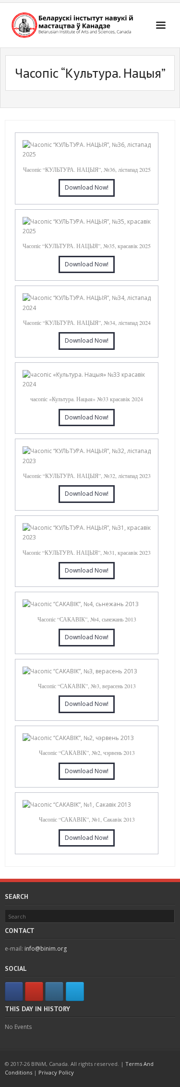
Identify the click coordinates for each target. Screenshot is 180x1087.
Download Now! (86, 187)
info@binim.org (45, 948)
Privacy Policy (56, 1072)
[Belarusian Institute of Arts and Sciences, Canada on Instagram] (54, 991)
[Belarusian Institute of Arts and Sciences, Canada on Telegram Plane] (75, 991)
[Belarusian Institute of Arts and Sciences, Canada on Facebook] (14, 991)
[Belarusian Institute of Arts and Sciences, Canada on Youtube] (34, 991)
